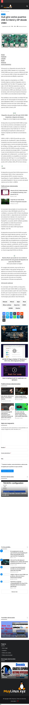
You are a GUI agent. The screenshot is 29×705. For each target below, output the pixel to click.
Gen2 (12, 301)
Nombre (3, 447)
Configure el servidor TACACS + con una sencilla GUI (14, 494)
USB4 (11, 308)
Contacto (4, 650)
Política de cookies (6, 652)
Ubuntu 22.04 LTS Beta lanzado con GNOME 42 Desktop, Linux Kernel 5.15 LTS (18, 192)
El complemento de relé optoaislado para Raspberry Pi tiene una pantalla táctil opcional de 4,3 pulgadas (18, 554)
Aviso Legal (4, 648)
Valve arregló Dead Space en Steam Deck (21, 397)
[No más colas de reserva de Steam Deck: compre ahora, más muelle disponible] (21, 406)
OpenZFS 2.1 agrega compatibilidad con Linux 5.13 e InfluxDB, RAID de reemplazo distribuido (18, 584)
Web (2, 458)
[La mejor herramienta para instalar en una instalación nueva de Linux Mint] (5, 569)
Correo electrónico (6, 453)
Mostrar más (14, 591)
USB (24, 305)
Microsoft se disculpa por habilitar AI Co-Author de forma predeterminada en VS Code (19, 561)
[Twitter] (7, 313)
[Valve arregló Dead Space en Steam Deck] (21, 391)
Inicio (3, 11)
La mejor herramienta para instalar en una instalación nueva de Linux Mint (17, 569)
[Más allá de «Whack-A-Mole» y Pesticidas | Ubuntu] (7, 391)
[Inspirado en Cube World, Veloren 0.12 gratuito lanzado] (5, 201)
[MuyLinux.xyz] (8, 6)
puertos (17, 305)
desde (5, 301)
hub (25, 301)
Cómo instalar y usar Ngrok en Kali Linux (14, 636)
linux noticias (7, 305)
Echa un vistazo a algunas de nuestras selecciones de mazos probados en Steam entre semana (14, 335)
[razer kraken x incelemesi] (14, 704)
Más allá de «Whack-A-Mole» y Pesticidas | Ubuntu (7, 397)
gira (19, 301)
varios (18, 308)
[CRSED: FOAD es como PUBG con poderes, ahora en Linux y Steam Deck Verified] (5, 576)
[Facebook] (3, 313)
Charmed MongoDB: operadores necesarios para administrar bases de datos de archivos (7, 414)
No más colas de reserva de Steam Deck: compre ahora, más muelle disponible (21, 414)
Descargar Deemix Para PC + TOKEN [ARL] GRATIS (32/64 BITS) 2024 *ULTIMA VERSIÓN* (14, 675)
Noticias (7, 11)
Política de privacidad (7, 655)
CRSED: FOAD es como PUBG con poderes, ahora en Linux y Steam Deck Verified (19, 576)
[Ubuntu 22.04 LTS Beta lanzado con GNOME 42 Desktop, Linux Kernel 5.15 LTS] (5, 192)
